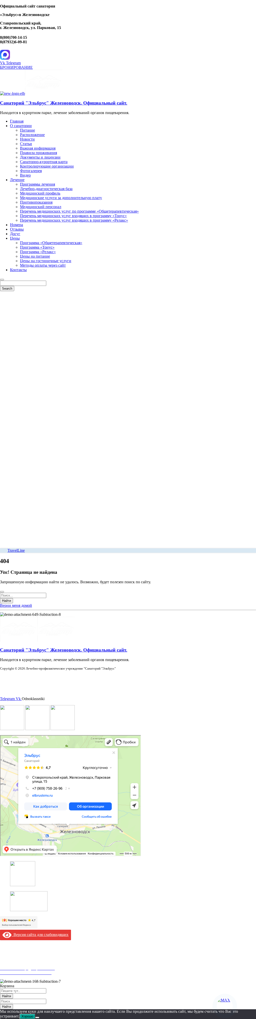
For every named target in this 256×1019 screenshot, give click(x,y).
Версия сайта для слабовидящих (40, 934)
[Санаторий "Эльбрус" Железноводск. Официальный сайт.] (12, 93)
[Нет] (37, 1017)
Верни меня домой (16, 605)
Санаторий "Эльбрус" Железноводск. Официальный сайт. (63, 103)
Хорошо (27, 1016)
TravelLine (16, 550)
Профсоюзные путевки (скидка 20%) (31, 964)
